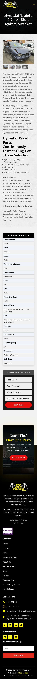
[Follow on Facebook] (5, 625)
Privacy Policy (9, 676)
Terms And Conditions (24, 676)
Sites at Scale (24, 673)
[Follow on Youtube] (16, 625)
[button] (31, 52)
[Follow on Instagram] (10, 625)
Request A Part (18, 458)
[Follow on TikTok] (21, 625)
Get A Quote (18, 405)
